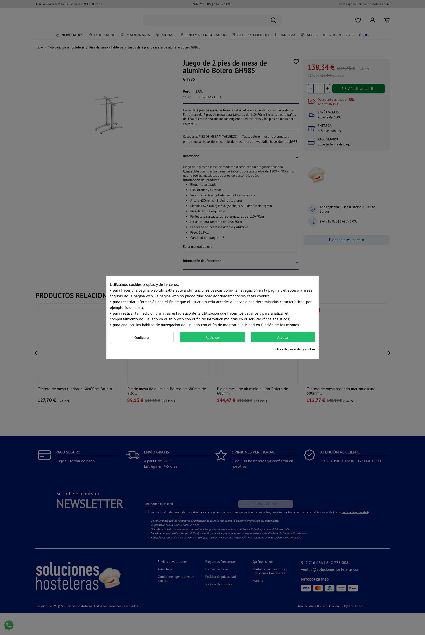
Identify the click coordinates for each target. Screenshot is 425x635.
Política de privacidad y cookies (294, 349)
